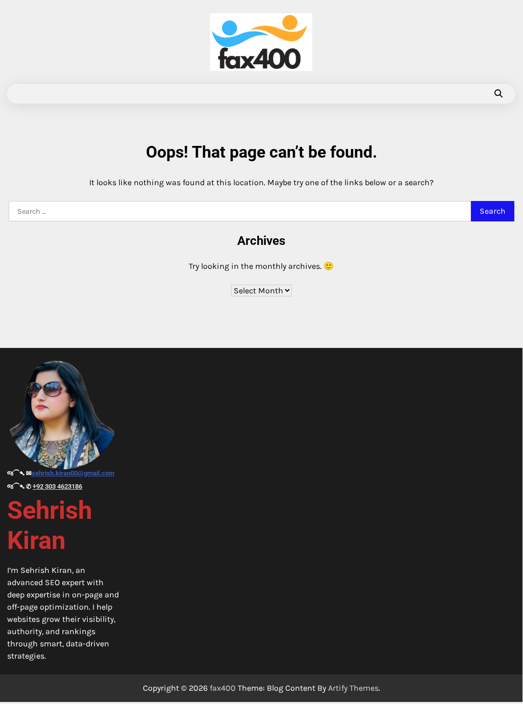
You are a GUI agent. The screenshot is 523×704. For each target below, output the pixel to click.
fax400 (223, 688)
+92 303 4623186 (57, 486)
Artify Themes (353, 688)
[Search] (498, 94)
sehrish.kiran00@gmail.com (73, 473)
